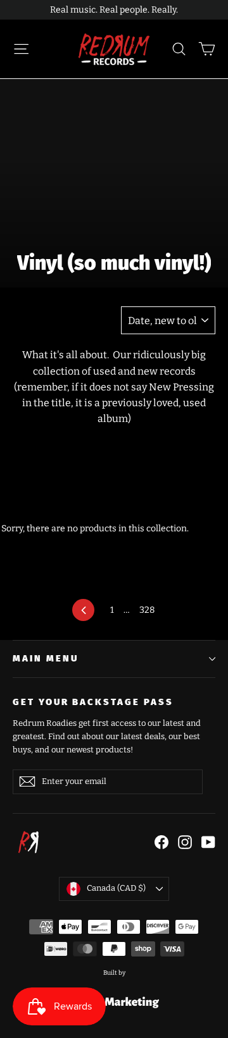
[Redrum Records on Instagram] (185, 841)
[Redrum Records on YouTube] (208, 841)
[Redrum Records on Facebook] (161, 841)
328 (147, 610)
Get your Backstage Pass (93, 702)
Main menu (45, 658)
